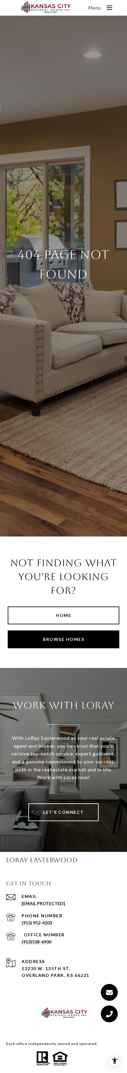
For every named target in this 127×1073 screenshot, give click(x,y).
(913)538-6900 (36, 941)
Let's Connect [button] (63, 812)
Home (63, 615)
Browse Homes (63, 639)
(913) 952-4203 (37, 922)
